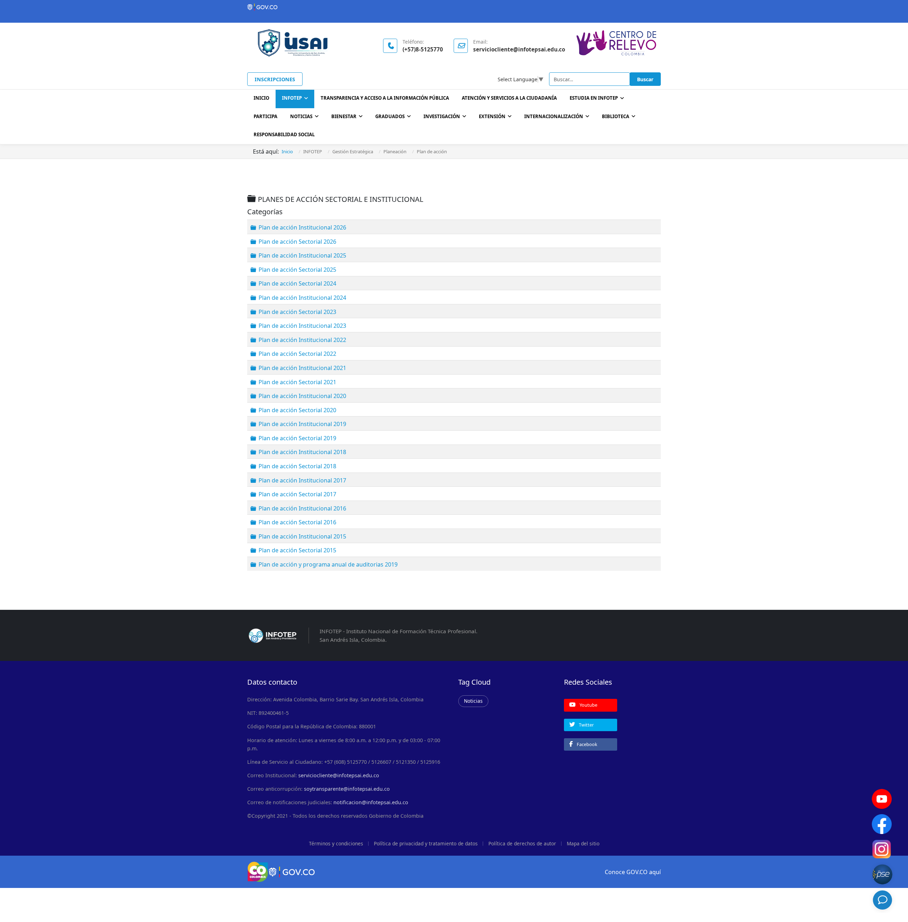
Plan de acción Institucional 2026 (302, 227)
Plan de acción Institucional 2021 (302, 368)
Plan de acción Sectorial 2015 (297, 550)
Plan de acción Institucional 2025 (302, 255)
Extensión (492, 116)
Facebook (586, 744)
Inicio (261, 98)
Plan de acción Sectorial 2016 (297, 522)
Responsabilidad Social (284, 134)
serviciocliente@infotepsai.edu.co (338, 775)
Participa (265, 116)
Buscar (645, 79)
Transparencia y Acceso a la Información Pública (385, 98)
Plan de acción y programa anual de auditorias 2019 (328, 564)
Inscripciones (275, 79)
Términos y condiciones (336, 843)
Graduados (390, 116)
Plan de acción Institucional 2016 (302, 508)
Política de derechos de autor (522, 843)
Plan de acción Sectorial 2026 (297, 241)
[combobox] (589, 79)
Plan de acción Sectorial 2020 (297, 410)
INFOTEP (292, 98)
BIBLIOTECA (615, 116)
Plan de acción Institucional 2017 (302, 480)
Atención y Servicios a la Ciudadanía (509, 98)
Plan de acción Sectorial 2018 (297, 466)
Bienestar (343, 116)
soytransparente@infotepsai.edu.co (347, 788)
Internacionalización (553, 116)
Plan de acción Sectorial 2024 (297, 283)
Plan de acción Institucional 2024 (302, 298)
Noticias (301, 116)
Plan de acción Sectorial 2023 (297, 311)
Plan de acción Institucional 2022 (302, 340)
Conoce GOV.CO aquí (633, 872)
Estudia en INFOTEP (594, 98)
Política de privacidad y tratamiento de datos (426, 843)
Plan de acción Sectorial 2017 (297, 494)
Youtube (587, 705)
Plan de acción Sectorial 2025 (297, 270)
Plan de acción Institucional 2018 (302, 452)
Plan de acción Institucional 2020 (302, 396)
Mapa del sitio (583, 843)
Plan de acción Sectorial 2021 (297, 382)
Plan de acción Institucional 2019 (302, 424)
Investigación (441, 116)
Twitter (586, 725)
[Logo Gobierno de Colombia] (454, 7)
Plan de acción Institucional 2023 (302, 326)
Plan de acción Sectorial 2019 (297, 438)
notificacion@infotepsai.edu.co (370, 802)
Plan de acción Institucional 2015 (302, 536)
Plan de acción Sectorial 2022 (297, 354)
